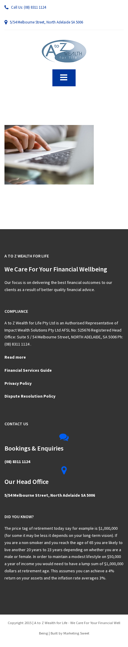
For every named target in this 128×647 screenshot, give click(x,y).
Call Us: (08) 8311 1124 (28, 7)
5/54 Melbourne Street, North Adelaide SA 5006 (46, 22)
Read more (15, 357)
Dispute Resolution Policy (29, 396)
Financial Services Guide (28, 370)
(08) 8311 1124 (17, 461)
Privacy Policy (18, 383)
